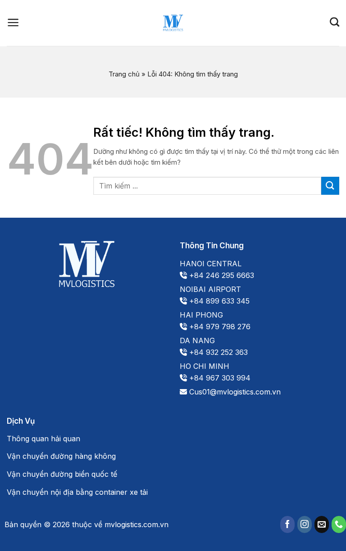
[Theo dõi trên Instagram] (304, 524)
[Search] (334, 21)
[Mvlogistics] (173, 22)
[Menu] (13, 22)
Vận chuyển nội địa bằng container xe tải (77, 492)
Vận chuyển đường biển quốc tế (62, 474)
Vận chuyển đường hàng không (61, 456)
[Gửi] (330, 185)
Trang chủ (124, 74)
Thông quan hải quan (43, 438)
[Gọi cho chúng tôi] (339, 524)
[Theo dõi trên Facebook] (287, 524)
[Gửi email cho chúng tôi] (321, 524)
